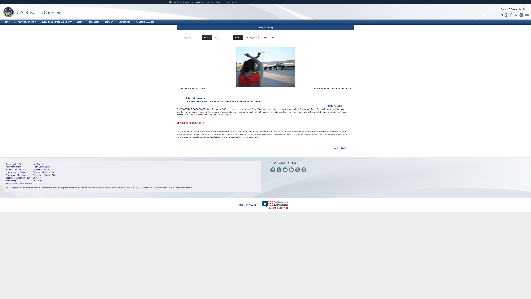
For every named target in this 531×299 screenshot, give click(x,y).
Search (207, 37)
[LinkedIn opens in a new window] (501, 15)
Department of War (14, 164)
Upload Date (267, 37)
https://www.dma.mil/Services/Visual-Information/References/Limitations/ (232, 134)
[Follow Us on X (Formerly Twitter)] (279, 169)
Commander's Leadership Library (56, 22)
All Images (251, 37)
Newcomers (124, 22)
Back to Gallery (340, 147)
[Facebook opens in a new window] (511, 15)
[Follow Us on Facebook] (272, 169)
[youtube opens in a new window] (527, 15)
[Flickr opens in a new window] (521, 15)
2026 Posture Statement (25, 22)
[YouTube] (285, 169)
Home (7, 22)
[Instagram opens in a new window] (506, 15)
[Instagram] (297, 169)
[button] (226, 2)
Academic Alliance (145, 22)
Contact (109, 22)
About (79, 22)
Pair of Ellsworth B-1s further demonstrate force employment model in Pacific (225, 101)
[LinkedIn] (291, 169)
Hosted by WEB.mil (247, 204)
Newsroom (93, 22)
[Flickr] (303, 169)
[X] (516, 15)
